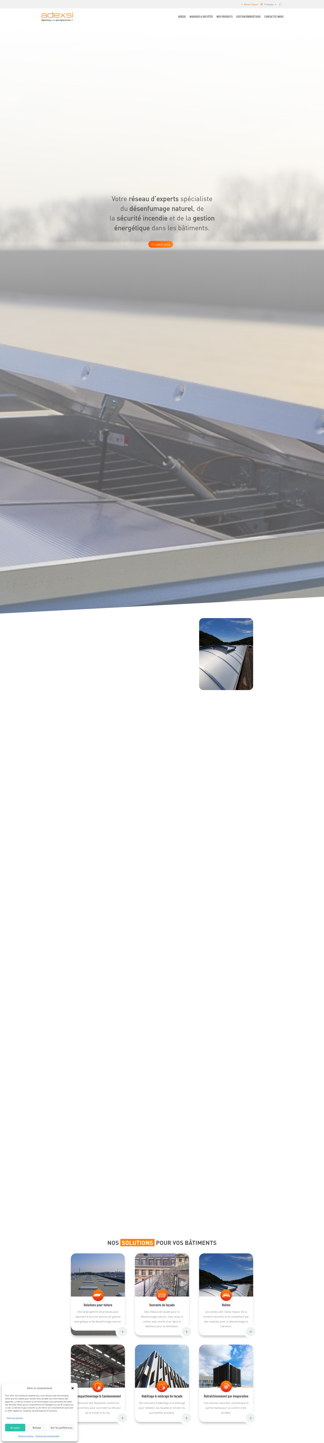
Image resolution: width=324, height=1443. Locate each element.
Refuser (37, 1427)
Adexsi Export (251, 4)
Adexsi (182, 16)
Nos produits (225, 16)
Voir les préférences (61, 1427)
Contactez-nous (274, 16)
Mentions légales (26, 1436)
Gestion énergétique (248, 16)
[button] (72, 1388)
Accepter (15, 1427)
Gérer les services (15, 1418)
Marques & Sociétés (201, 16)
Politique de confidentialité (47, 1436)
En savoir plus (160, 244)
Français (269, 4)
